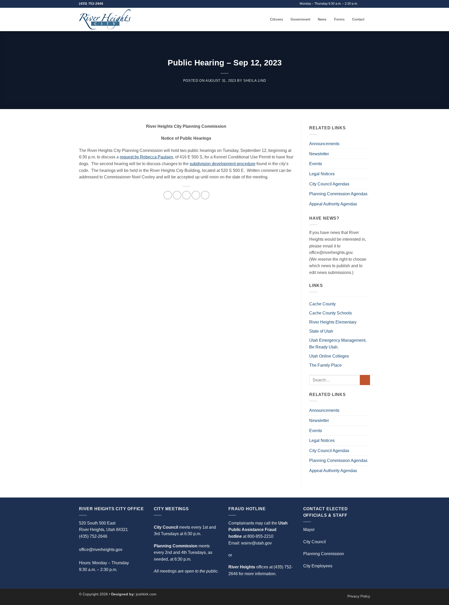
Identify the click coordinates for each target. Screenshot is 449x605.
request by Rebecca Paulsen (146, 157)
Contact (358, 19)
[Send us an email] (362, 4)
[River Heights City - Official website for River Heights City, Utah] (105, 19)
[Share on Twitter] (177, 195)
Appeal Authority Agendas (333, 204)
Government (300, 19)
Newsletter (319, 154)
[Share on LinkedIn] (205, 195)
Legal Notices (322, 174)
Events (315, 164)
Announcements (324, 144)
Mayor (309, 529)
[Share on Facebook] (167, 195)
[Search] (264, 19)
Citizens (276, 19)
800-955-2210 (260, 536)
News (322, 19)
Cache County (322, 304)
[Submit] (365, 380)
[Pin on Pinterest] (196, 195)
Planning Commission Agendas (338, 194)
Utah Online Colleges (329, 356)
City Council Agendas (329, 184)
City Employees (317, 566)
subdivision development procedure (222, 164)
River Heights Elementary (332, 322)
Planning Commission (323, 554)
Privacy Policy (358, 596)
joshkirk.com (146, 594)
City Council (314, 542)
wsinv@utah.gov (256, 543)
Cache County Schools (330, 313)
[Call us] (367, 4)
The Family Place (325, 365)
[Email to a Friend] (186, 195)
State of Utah (321, 331)
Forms (339, 19)
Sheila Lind (254, 81)
